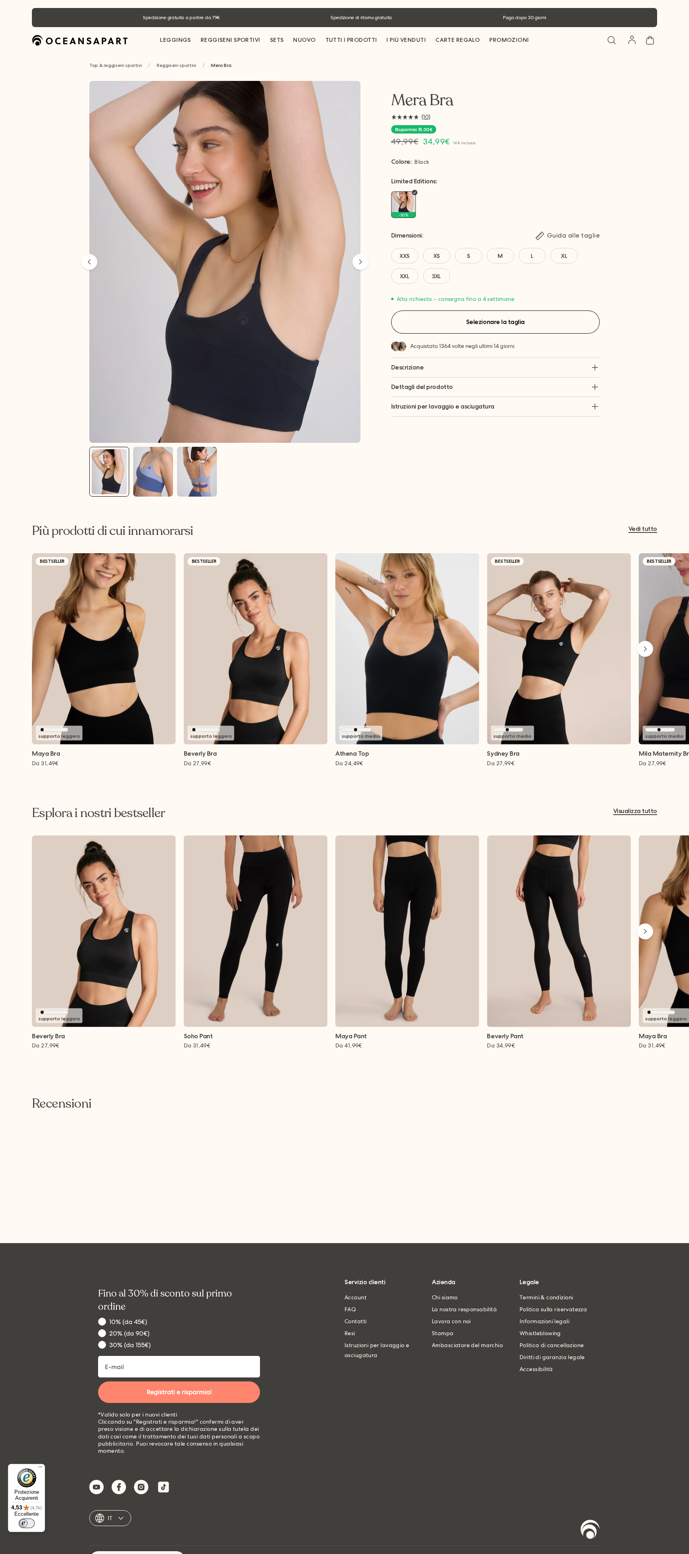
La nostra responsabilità (464, 1309)
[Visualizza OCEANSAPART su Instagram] (141, 1487)
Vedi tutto (642, 529)
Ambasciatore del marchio (467, 1345)
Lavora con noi (451, 1321)
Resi (349, 1333)
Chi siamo (445, 1297)
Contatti (355, 1321)
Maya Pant (351, 1036)
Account (355, 1297)
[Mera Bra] (109, 472)
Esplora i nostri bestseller (98, 813)
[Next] (360, 262)
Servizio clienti (364, 1282)
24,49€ (349, 763)
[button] (611, 40)
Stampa (443, 1333)
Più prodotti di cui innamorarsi (112, 531)
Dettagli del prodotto (422, 387)
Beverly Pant (505, 1036)
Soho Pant (198, 1036)
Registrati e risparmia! (179, 1392)
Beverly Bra (200, 753)
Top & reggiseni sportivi (115, 65)
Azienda (443, 1282)
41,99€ (348, 1045)
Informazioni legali (544, 1321)
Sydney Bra (503, 753)
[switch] (27, 1523)
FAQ (350, 1309)
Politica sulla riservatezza (553, 1309)
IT (110, 1518)
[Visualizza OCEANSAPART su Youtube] (96, 1487)
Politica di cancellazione (552, 1345)
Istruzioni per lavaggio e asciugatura (442, 406)
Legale (529, 1282)
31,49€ (45, 763)
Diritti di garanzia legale (552, 1357)
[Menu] (40, 1468)
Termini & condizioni (546, 1297)
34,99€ (501, 1045)
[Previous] (89, 262)
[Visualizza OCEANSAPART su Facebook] (119, 1487)
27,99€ (197, 763)
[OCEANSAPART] (80, 40)
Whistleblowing (540, 1333)
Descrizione (407, 367)
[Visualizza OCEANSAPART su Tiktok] (163, 1487)
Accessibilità (536, 1369)
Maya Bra (46, 753)
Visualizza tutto (635, 811)
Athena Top (352, 753)
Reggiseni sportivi (176, 65)
